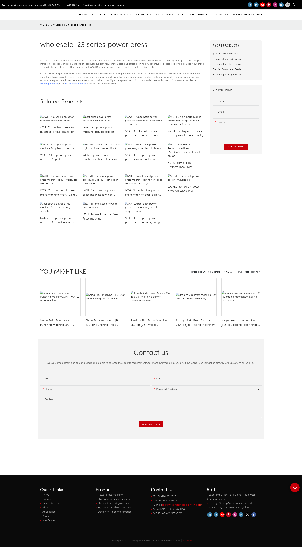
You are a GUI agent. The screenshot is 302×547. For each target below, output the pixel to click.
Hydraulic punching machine (205, 272)
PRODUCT (229, 272)
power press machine (75, 84)
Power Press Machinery (248, 272)
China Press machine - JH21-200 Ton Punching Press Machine (103, 323)
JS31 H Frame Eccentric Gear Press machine (101, 216)
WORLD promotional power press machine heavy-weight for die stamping (58, 193)
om (182, 505)
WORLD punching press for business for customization (57, 129)
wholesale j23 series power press (72, 25)
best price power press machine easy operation (98, 129)
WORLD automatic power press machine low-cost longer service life (99, 193)
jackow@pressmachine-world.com (24, 5)
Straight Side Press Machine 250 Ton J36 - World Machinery (195, 323)
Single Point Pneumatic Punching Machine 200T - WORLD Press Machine (56, 323)
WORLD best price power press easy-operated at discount (141, 158)
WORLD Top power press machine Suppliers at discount (56, 158)
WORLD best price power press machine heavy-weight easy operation (143, 221)
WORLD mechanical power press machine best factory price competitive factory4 (142, 193)
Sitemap (187, 541)
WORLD (44, 25)
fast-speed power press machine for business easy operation (57, 221)
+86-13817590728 (55, 5)
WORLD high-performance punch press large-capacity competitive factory (185, 134)
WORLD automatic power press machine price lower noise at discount (142, 134)
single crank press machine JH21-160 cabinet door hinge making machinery (239, 323)
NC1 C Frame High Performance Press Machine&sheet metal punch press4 (186, 165)
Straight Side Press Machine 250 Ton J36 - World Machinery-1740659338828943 (150, 323)
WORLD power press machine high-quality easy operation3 (100, 158)
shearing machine (49, 84)
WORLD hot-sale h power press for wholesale (184, 189)
